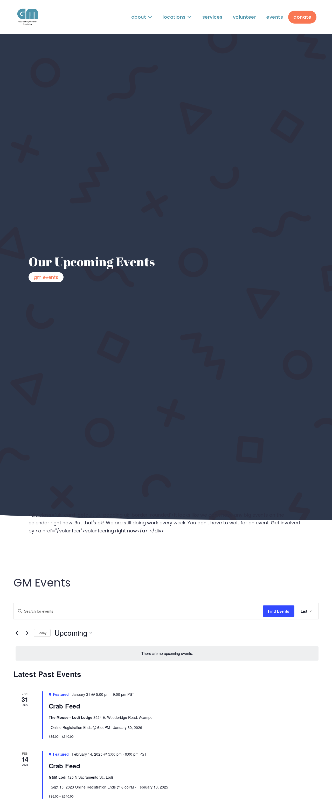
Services (212, 17)
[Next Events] (27, 633)
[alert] (167, 653)
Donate (302, 17)
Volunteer (244, 17)
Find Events (278, 611)
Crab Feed (64, 705)
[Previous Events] (16, 633)
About (139, 17)
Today (42, 633)
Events (274, 17)
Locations (175, 17)
